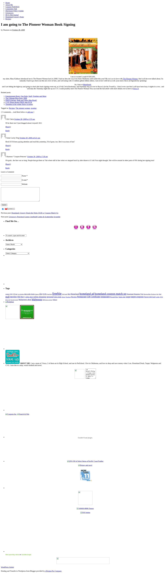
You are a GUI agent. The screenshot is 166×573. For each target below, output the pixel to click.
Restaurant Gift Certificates (88, 297)
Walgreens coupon (47, 299)
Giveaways (9, 13)
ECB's (45, 294)
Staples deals (122, 297)
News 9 (136, 89)
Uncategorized (14, 299)
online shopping (39, 297)
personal (50, 297)
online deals (29, 297)
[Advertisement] (19, 335)
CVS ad (15, 294)
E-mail (25, 180)
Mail (160, 294)
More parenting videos (12, 554)
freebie (57, 293)
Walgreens (37, 299)
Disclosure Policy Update (14, 11)
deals (33, 294)
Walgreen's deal (25, 300)
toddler (158, 297)
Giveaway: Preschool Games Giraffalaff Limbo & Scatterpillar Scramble (34, 217)
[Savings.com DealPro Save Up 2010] (12, 363)
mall (7, 296)
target (128, 297)
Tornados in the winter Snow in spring (19, 104)
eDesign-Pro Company (53, 571)
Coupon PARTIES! (12, 7)
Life (157, 294)
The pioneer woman (23, 108)
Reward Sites (114, 297)
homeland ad (86, 293)
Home (7, 3)
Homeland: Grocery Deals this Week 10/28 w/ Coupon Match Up (34, 213)
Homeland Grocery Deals (14, 17)
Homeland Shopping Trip (135, 294)
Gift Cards (64, 294)
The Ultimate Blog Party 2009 (16, 98)
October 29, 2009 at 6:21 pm (30, 138)
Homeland (75, 294)
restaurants (105, 297)
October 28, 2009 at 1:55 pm (24, 119)
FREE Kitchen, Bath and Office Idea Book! (21, 100)
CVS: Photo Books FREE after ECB (18, 102)
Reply (8, 127)
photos (63, 297)
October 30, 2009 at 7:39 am (37, 157)
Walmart (55, 300)
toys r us (7, 300)
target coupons (137, 297)
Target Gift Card (149, 297)
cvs (11, 294)
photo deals (57, 297)
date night (27, 294)
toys (161, 297)
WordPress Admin (7, 567)
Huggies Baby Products (150, 294)
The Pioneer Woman (130, 79)
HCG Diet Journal (12, 15)
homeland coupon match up (110, 293)
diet (40, 294)
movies (13, 296)
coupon (7, 294)
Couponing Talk (11, 9)
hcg (69, 294)
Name (24, 176)
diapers (37, 294)
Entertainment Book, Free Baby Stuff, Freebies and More (25, 96)
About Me (9, 5)
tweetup (33, 108)
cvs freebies (21, 294)
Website (24, 184)
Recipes (8, 19)
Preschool (68, 297)
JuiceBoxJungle (26, 554)
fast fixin (49, 294)
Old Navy (21, 297)
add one (30, 112)
